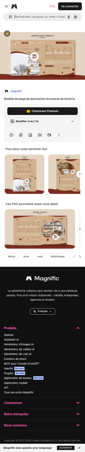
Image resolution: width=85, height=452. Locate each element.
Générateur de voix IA (17, 354)
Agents (14, 368)
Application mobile (15, 383)
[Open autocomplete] (8, 16)
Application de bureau (23, 378)
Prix (52, 6)
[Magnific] (42, 279)
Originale (26, 34)
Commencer (13, 403)
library (11, 256)
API (6, 387)
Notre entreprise (16, 414)
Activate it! (66, 447)
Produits (10, 328)
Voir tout (41, 149)
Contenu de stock (15, 359)
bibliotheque (58, 256)
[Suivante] (79, 174)
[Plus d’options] (59, 135)
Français (42, 311)
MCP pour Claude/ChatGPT (21, 363)
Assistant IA (11, 339)
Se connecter (70, 6)
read (39, 256)
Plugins (14, 373)
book (26, 256)
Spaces (8, 335)
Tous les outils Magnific (19, 392)
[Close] (79, 448)
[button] (42, 311)
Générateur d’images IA (19, 344)
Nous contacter (15, 425)
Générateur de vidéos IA (19, 349)
